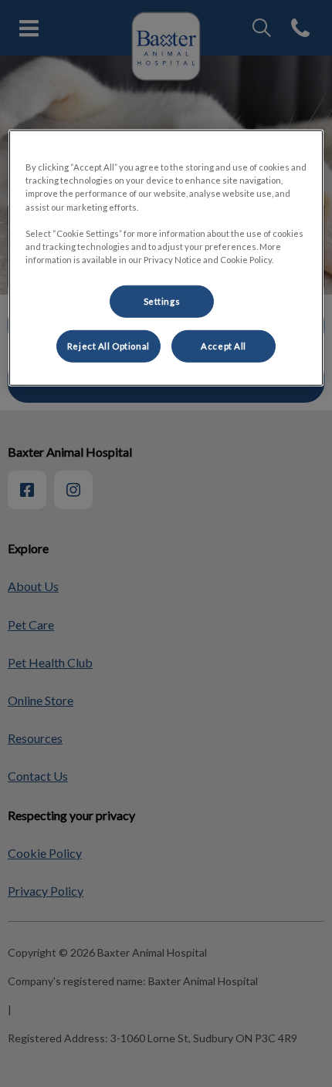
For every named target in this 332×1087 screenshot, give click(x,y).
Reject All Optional (108, 346)
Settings (162, 301)
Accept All (223, 346)
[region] (166, 258)
